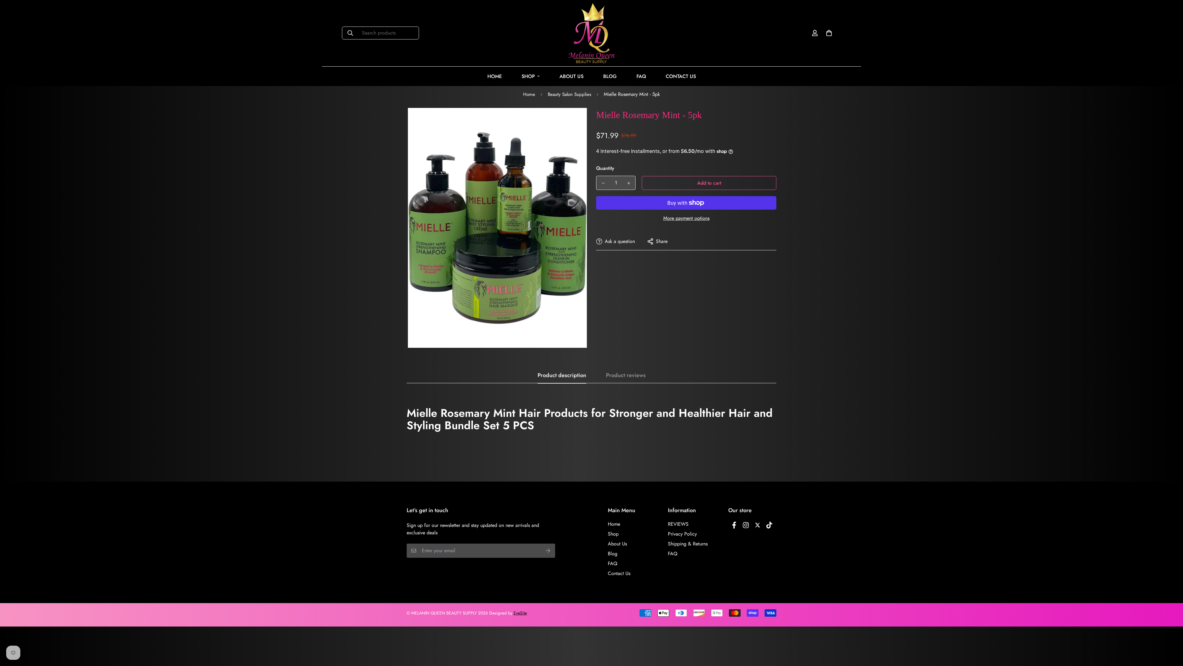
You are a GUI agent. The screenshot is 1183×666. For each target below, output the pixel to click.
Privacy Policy (682, 533)
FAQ (641, 76)
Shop (528, 76)
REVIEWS (678, 524)
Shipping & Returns (688, 543)
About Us (571, 76)
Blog (610, 76)
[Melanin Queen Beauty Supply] (591, 33)
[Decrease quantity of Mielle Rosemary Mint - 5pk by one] (603, 183)
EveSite (520, 613)
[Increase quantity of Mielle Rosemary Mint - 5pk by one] (628, 183)
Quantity (605, 168)
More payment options (686, 218)
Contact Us (681, 76)
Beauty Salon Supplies (569, 94)
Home (494, 76)
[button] (828, 33)
